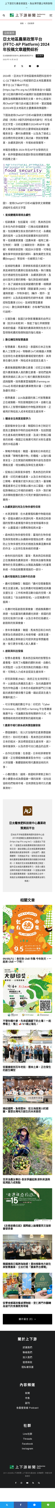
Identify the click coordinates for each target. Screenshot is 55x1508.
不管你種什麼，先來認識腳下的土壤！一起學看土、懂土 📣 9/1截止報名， (27, 1022)
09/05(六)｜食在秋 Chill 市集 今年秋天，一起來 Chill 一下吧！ (27, 960)
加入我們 (27, 1357)
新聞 (27, 1393)
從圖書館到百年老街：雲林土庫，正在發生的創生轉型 (27, 1069)
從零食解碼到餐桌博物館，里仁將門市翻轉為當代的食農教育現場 (27, 1304)
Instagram (27, 1448)
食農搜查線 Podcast (27, 1408)
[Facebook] (15, 1483)
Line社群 (27, 1434)
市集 (27, 1398)
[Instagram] (21, 1483)
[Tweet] (22, 66)
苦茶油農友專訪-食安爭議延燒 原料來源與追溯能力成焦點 (26, 1181)
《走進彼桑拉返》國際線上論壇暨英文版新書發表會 (27, 1227)
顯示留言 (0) (26, 1319)
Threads (27, 1439)
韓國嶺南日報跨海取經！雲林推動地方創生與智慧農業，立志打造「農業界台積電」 (27, 1265)
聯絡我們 (27, 1352)
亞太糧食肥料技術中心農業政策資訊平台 (18, 56)
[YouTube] (27, 1483)
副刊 (27, 1403)
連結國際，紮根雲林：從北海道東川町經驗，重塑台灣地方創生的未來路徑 (26, 1110)
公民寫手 (39, 56)
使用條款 (27, 1362)
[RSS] (33, 1483)
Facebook (27, 1443)
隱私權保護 (28, 1367)
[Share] (15, 66)
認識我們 (27, 1347)
